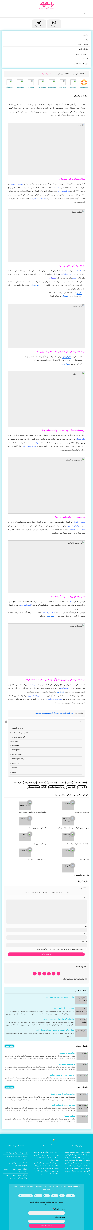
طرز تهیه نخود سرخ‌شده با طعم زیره (60, 997)
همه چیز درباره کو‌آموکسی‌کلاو (63, 1105)
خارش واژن (66, 356)
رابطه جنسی (50, 616)
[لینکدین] (35, 973)
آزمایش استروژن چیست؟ (38, 844)
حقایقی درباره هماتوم (66, 1053)
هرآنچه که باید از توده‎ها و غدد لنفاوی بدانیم (32, 812)
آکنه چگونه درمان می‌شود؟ (37, 828)
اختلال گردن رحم (80, 782)
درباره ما (46, 1195)
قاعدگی (43, 787)
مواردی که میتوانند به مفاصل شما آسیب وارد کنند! (54, 1030)
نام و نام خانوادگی (59, 1209)
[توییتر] (39, 973)
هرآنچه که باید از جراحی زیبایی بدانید (77, 844)
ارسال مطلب (70, 1195)
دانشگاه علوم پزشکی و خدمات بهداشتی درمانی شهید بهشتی (15, 1176)
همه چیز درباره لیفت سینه (64, 1008)
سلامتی (85, 35)
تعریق (79, 292)
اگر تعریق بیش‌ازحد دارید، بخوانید (62, 1075)
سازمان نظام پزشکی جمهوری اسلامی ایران (15, 1158)
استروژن (69, 782)
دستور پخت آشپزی (82, 54)
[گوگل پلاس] (44, 973)
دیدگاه (85, 898)
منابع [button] (82, 721)
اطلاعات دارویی (83, 49)
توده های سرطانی (30, 782)
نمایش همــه (9, 1046)
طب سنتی (85, 59)
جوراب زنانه (35, 285)
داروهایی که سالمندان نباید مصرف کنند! (58, 1019)
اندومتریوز (60, 692)
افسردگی (65, 296)
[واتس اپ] (58, 973)
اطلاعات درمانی (78, 74)
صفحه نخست (85, 14)
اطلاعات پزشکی (83, 44)
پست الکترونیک (59, 1217)
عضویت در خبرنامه (46, 1225)
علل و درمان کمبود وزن (81, 875)
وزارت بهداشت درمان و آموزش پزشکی (15, 1153)
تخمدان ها (42, 782)
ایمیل (85, 934)
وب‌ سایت (84, 941)
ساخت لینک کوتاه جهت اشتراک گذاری (72, 979)
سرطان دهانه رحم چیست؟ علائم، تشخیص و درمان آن (54, 713)
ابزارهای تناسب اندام (81, 63)
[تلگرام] (53, 973)
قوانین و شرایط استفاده (25, 1195)
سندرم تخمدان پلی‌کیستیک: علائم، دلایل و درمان (73, 828)
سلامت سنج (38, 1195)
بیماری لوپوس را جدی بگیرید (37, 859)
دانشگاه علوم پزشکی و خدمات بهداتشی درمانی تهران (15, 1164)
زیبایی (86, 40)
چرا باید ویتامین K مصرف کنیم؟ (63, 1094)
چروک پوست (65, 364)
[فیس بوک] (49, 973)
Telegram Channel (39, 26)
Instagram (54, 26)
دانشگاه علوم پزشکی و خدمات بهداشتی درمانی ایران (15, 1170)
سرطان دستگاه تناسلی (56, 787)
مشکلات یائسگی (33, 787)
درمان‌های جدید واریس (81, 812)
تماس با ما (54, 1195)
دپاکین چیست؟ (84, 859)
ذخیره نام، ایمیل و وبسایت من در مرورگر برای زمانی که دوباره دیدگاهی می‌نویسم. (60, 949)
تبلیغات (62, 1195)
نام (85, 926)
